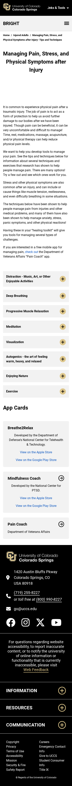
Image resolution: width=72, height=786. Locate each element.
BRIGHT (11, 23)
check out (31, 252)
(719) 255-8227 (27, 592)
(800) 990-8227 (49, 599)
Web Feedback (36, 669)
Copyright (12, 742)
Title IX (44, 770)
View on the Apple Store (36, 452)
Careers (44, 742)
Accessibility (14, 756)
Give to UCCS (48, 756)
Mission (11, 760)
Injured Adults (21, 35)
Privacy (11, 746)
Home (6, 35)
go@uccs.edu (25, 608)
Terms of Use (15, 751)
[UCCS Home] (23, 8)
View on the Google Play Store (36, 460)
